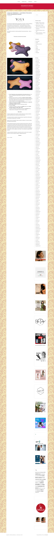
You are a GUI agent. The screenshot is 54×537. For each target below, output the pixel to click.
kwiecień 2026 (38, 65)
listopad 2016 (37, 227)
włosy (42, 491)
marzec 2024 (37, 101)
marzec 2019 (37, 187)
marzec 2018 (37, 204)
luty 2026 (37, 68)
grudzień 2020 (38, 157)
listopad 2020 (37, 158)
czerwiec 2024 (38, 97)
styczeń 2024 (37, 104)
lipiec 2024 (37, 95)
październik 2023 (38, 108)
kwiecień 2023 (38, 117)
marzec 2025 (37, 84)
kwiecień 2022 (38, 134)
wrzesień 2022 (38, 127)
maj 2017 (37, 218)
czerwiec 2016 (38, 234)
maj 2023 (37, 115)
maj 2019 (37, 184)
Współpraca (30, 1)
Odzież (37, 51)
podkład (42, 482)
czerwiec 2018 (38, 200)
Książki (37, 46)
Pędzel (36, 486)
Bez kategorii (37, 41)
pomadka (37, 484)
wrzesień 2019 (38, 178)
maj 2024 (37, 98)
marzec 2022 (37, 135)
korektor (40, 475)
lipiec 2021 (37, 147)
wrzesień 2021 (38, 144)
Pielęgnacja (37, 52)
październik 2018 (38, 194)
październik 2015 (38, 245)
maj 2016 (37, 235)
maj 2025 (37, 81)
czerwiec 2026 (38, 62)
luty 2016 (37, 240)
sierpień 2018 (38, 197)
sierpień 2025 (38, 77)
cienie (37, 474)
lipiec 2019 (37, 181)
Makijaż (37, 48)
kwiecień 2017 (38, 220)
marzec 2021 (37, 152)
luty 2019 (37, 188)
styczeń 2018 (37, 207)
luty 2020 (37, 171)
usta (43, 489)
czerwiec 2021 (38, 148)
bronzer (38, 472)
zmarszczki (36, 492)
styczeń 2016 (37, 241)
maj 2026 (37, 64)
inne (36, 45)
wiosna (36, 491)
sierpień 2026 (38, 59)
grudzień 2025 (38, 71)
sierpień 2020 (38, 162)
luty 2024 (37, 102)
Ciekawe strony (24, 1)
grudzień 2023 (38, 105)
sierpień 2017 (38, 214)
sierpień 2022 (38, 128)
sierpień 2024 (38, 94)
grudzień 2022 (38, 122)
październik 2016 (38, 228)
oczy (44, 479)
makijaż (40, 477)
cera (44, 472)
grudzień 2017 (38, 208)
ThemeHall (46, 534)
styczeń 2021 (37, 155)
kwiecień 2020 (38, 168)
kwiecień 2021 (38, 151)
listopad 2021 (37, 141)
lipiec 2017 (37, 215)
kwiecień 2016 (38, 237)
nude (42, 479)
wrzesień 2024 (38, 92)
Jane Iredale (37, 475)
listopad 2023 (37, 107)
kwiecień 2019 (38, 185)
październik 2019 (38, 177)
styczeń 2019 (37, 190)
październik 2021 (38, 142)
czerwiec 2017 (38, 217)
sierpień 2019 (38, 180)
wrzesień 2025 (38, 75)
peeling (36, 482)
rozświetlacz (40, 486)
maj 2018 (37, 201)
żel (38, 492)
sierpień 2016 (38, 231)
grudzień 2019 (38, 174)
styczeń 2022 (37, 138)
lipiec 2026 (37, 61)
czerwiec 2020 (38, 165)
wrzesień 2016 (38, 230)
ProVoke (41, 484)
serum (36, 488)
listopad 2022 (37, 124)
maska (40, 479)
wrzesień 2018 (38, 195)
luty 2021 (37, 154)
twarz (42, 489)
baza (36, 472)
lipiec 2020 (37, 164)
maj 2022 (37, 132)
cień (40, 474)
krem (36, 477)
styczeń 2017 (37, 224)
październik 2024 (38, 91)
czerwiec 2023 (38, 114)
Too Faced (36, 489)
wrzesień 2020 (38, 161)
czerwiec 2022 (38, 131)
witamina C (39, 491)
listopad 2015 (37, 244)
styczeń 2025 (37, 87)
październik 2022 (38, 125)
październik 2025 (38, 74)
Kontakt (35, 1)
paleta (42, 481)
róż (43, 486)
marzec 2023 (37, 118)
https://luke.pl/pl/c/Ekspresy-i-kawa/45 (40, 345)
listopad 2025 (37, 72)
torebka (39, 489)
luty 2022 (37, 137)
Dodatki (11, 137)
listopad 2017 (37, 210)
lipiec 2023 (37, 112)
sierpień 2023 (38, 111)
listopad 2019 (37, 175)
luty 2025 (37, 85)
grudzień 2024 (38, 88)
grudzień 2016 (38, 225)
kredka (43, 475)
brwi (39, 472)
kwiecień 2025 (38, 82)
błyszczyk (42, 472)
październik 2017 (38, 211)
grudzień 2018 (38, 191)
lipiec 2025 (37, 78)
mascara (43, 477)
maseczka (37, 479)
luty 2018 (37, 205)
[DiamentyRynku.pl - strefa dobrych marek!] (27, 7)
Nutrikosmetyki (38, 49)
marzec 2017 (37, 221)
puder (43, 484)
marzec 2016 (37, 238)
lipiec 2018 (37, 198)
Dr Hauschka (43, 474)
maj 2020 (37, 167)
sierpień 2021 (38, 145)
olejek (40, 480)
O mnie (19, 1)
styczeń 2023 (37, 121)
